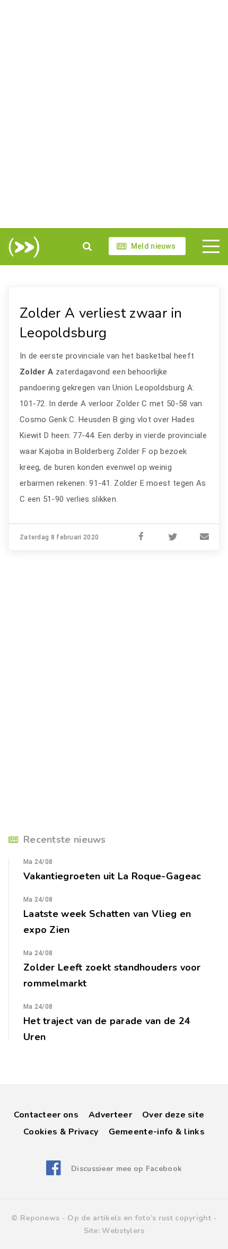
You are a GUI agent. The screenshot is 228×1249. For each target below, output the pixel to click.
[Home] (22, 247)
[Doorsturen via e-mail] (204, 537)
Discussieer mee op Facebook (126, 1169)
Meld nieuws (153, 246)
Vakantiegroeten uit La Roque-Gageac (112, 876)
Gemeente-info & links (157, 1132)
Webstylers (123, 1231)
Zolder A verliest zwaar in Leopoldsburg (101, 323)
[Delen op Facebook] (141, 537)
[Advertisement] (114, 114)
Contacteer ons (46, 1115)
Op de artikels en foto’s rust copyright (139, 1218)
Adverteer (110, 1115)
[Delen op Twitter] (172, 537)
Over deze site (173, 1115)
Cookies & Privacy (60, 1132)
